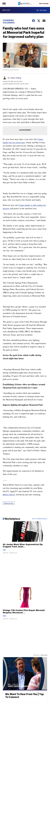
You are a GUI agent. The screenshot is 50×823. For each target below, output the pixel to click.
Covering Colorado (9, 21)
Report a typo (8, 503)
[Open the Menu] (4, 3)
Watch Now (43, 3)
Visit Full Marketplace (39, 519)
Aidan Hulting (16, 78)
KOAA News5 (9, 494)
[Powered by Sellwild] (43, 655)
